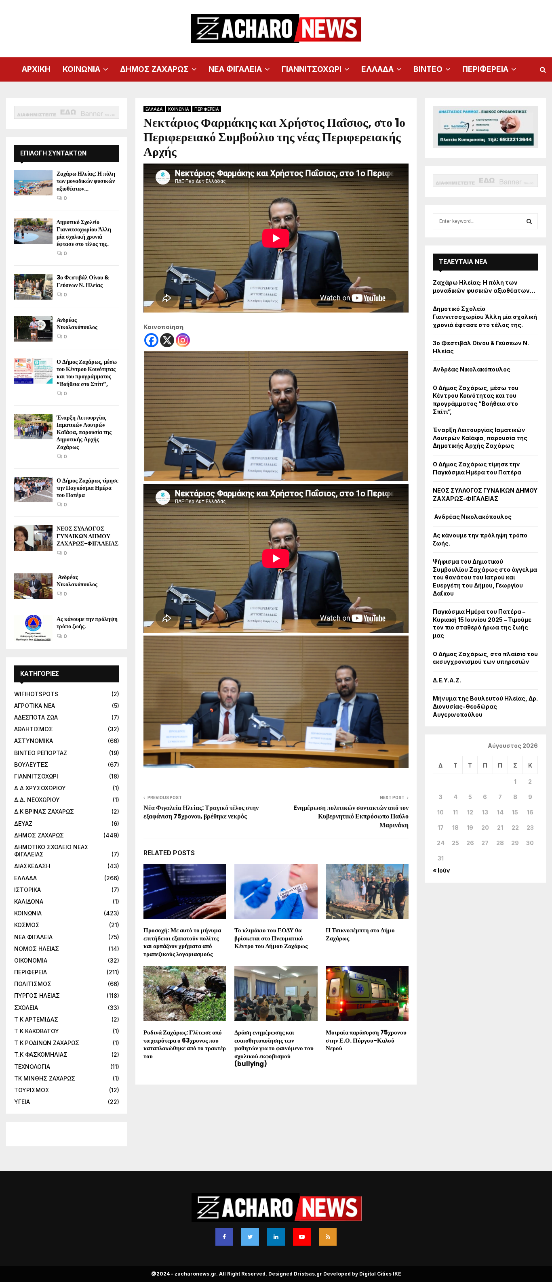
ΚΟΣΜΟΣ (27, 924)
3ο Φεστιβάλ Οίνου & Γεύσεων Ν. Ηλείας (83, 281)
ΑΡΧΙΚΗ (36, 69)
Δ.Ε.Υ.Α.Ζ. (447, 680)
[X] (167, 340)
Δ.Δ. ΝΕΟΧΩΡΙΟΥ (37, 799)
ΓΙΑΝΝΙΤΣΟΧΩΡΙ (311, 69)
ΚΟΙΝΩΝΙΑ (81, 69)
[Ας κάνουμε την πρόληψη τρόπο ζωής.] (33, 628)
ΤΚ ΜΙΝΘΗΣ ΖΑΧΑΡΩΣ (44, 1078)
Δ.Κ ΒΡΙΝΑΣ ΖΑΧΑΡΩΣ (44, 811)
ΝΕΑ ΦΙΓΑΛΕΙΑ (235, 69)
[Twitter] (250, 1237)
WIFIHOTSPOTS (36, 693)
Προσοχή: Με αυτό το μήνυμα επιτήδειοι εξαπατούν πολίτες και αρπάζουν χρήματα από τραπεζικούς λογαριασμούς (182, 942)
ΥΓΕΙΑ (22, 1101)
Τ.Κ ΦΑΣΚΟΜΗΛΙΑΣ (40, 1054)
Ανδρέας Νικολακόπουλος (78, 323)
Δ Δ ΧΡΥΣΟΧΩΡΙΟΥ (40, 788)
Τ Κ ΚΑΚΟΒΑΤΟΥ (36, 1031)
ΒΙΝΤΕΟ (427, 69)
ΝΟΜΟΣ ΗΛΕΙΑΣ (36, 948)
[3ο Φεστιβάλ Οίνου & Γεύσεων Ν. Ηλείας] (33, 286)
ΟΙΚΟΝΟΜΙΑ (30, 960)
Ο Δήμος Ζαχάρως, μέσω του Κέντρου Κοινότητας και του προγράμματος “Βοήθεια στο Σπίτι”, (87, 373)
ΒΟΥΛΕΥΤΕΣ (31, 764)
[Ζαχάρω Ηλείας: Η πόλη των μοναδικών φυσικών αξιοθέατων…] (33, 182)
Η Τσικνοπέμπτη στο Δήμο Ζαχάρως (360, 934)
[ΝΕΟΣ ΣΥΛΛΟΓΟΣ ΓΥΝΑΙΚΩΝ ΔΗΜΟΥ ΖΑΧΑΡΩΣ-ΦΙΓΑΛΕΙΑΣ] (33, 537)
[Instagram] (183, 340)
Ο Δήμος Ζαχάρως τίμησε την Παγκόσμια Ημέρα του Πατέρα (87, 487)
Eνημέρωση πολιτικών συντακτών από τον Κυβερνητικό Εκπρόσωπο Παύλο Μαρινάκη (351, 816)
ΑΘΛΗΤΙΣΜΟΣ (33, 729)
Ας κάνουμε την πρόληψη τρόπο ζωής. (87, 622)
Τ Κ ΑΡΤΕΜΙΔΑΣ (36, 1019)
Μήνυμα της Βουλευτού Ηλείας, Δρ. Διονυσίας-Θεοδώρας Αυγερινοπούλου (485, 706)
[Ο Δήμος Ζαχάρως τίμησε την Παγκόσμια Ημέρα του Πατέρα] (33, 489)
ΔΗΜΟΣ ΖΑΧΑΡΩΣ (154, 69)
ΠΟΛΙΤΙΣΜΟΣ (32, 983)
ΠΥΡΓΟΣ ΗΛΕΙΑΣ (37, 995)
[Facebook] (151, 340)
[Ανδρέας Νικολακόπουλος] (33, 329)
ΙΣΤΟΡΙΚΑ (27, 889)
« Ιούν (441, 870)
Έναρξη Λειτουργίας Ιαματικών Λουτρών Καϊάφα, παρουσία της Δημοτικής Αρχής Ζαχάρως (84, 432)
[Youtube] (302, 1237)
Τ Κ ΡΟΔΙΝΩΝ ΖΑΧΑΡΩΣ (46, 1042)
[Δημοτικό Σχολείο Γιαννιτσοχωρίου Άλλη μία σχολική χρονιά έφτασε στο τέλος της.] (33, 231)
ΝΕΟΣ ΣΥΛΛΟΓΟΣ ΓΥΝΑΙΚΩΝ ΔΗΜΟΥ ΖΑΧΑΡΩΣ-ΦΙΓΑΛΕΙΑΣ (87, 536)
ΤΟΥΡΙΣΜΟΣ (31, 1090)
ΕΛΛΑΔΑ (377, 69)
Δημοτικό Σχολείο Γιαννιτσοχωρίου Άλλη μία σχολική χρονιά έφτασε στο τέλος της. (84, 233)
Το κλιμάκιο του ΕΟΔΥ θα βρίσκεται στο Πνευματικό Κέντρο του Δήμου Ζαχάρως (271, 938)
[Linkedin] (276, 1237)
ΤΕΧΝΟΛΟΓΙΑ (32, 1066)
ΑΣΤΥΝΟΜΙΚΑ (33, 740)
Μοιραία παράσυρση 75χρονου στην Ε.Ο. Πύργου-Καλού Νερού (366, 1040)
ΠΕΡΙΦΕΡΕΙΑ (485, 69)
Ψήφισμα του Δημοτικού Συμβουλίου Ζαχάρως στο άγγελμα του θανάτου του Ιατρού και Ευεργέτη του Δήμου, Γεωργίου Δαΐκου (485, 577)
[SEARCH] (529, 221)
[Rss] (328, 1237)
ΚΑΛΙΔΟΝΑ (28, 901)
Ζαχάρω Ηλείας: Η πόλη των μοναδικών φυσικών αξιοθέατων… (86, 181)
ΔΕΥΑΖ (23, 823)
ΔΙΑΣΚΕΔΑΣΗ (32, 865)
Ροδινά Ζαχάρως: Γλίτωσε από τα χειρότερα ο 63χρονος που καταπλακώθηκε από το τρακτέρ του (184, 1044)
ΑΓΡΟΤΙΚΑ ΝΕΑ (34, 705)
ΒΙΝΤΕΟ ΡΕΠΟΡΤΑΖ (40, 752)
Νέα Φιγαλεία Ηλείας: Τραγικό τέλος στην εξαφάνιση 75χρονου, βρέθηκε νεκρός (201, 812)
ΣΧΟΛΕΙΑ (26, 1007)
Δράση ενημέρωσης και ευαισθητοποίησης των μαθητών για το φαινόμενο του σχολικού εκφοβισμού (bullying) (274, 1048)
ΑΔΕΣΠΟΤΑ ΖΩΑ (36, 717)
